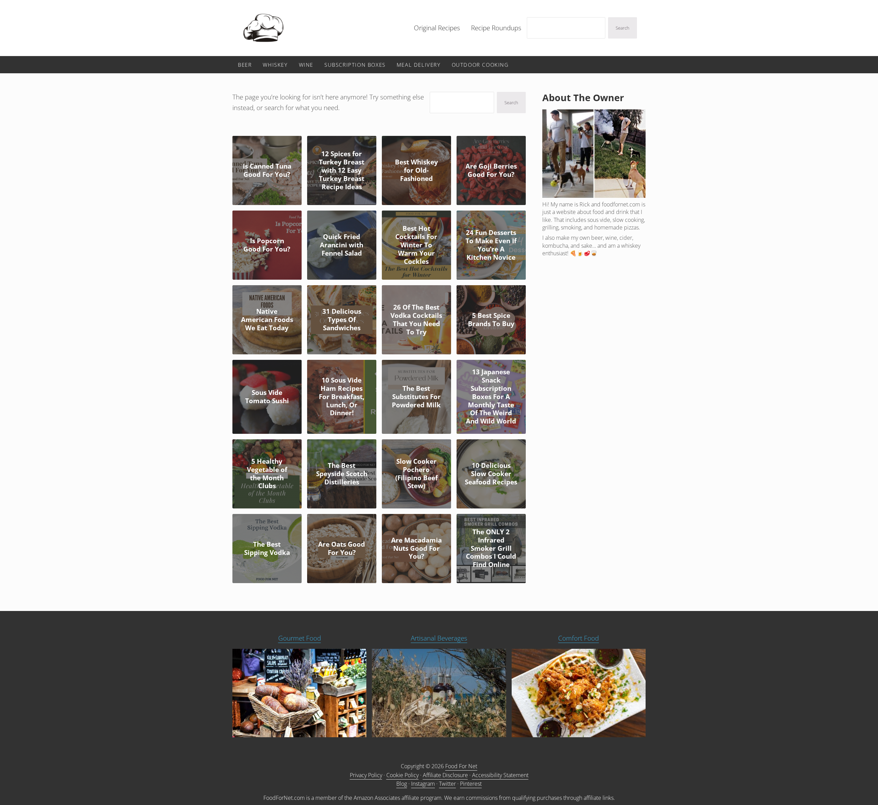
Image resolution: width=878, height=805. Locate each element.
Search (622, 28)
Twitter (447, 783)
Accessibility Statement (500, 775)
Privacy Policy (366, 775)
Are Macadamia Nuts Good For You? (416, 548)
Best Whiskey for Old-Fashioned (416, 170)
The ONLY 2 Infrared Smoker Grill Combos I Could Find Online (491, 548)
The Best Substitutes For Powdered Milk (416, 397)
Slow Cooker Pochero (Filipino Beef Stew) (416, 474)
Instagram (423, 783)
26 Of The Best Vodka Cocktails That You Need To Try (416, 319)
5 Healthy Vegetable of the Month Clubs (267, 474)
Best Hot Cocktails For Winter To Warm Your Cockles (416, 245)
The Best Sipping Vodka (267, 548)
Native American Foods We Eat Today (267, 320)
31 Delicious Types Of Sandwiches (341, 320)
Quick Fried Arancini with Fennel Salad (341, 245)
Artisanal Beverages (439, 638)
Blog (401, 783)
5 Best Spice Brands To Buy (491, 320)
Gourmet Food (299, 638)
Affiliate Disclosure (445, 775)
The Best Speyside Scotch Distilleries (341, 474)
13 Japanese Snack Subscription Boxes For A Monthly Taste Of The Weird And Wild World (491, 397)
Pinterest (471, 783)
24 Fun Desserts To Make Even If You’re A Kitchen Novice (491, 245)
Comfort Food (578, 638)
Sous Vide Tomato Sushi (267, 397)
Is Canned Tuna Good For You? (267, 170)
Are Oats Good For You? (341, 548)
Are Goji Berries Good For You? (491, 170)
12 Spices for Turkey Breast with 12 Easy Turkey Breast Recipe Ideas (341, 170)
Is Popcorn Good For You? (266, 245)
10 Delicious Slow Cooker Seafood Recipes (491, 474)
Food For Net (461, 766)
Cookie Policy (402, 775)
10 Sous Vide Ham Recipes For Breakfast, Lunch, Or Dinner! (341, 396)
